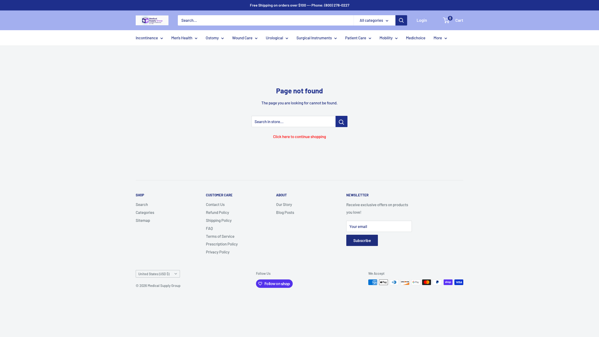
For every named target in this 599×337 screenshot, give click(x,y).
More (438, 37)
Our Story (284, 204)
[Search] (401, 20)
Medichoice (415, 37)
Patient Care (355, 37)
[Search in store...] (341, 121)
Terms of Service (220, 236)
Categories (145, 212)
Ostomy (212, 37)
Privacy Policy (218, 251)
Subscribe (362, 240)
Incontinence (147, 37)
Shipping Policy (219, 220)
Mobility (386, 37)
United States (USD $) (153, 274)
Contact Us (215, 204)
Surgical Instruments (314, 37)
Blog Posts (285, 212)
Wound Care (242, 37)
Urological (274, 37)
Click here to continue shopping (299, 136)
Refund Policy (217, 212)
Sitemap (143, 220)
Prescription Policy (222, 244)
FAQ (209, 228)
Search (142, 204)
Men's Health (181, 37)
